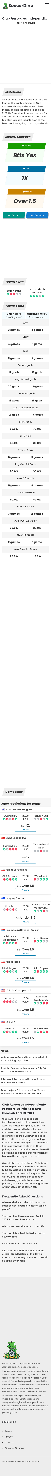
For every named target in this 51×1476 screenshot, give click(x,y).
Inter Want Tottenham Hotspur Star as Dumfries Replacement (23, 1081)
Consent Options (14, 1448)
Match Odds (13, 215)
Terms (8, 1431)
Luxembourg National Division (22, 930)
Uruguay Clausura (15, 898)
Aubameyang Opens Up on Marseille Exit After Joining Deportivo (24, 1058)
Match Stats (37, 215)
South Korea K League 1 (18, 809)
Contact (9, 1442)
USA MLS (10, 1022)
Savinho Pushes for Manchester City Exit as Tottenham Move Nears (24, 1069)
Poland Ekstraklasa (16, 869)
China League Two (16, 838)
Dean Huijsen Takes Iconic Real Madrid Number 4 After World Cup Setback (23, 1092)
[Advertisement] (25, 51)
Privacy (9, 1436)
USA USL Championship (18, 990)
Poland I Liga (12, 961)
